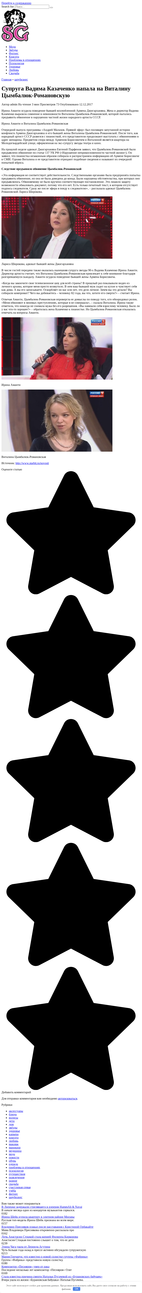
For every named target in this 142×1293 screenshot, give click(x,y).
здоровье (14, 1131)
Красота (14, 56)
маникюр (15, 1147)
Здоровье (14, 66)
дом (11, 1124)
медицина (15, 1150)
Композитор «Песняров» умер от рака (25, 1266)
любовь (13, 1140)
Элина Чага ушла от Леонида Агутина (25, 1246)
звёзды (13, 1127)
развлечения (16, 1177)
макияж (13, 1144)
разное (13, 1180)
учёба (12, 1190)
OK (76, 1288)
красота (13, 1137)
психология (16, 1170)
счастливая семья (20, 1187)
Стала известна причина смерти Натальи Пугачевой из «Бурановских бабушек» (51, 1276)
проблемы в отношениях (24, 1167)
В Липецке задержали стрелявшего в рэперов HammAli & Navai (41, 1206)
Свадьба (14, 73)
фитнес (13, 1194)
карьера (13, 1134)
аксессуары (16, 1111)
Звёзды (13, 50)
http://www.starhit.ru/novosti (32, 463)
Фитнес (13, 53)
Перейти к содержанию (16, 3)
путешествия (17, 1174)
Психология (16, 63)
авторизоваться (67, 1098)
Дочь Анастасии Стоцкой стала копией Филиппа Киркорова (39, 1236)
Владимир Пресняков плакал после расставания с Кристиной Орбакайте (47, 1226)
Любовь (14, 69)
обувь (12, 1160)
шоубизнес (15, 1197)
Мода (12, 46)
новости (14, 1157)
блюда (13, 1114)
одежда (13, 1164)
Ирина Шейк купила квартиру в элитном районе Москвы (38, 1216)
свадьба (13, 1184)
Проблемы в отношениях (25, 60)
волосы (13, 1117)
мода (12, 1154)
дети (12, 1121)
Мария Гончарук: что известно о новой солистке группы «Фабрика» (44, 1256)
